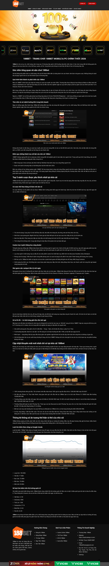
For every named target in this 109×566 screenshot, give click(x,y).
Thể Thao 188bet (62, 535)
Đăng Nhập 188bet (47, 8)
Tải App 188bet (57, 8)
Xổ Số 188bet (61, 538)
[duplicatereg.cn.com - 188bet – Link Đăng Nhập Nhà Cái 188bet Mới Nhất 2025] (21, 3)
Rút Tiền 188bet (40, 544)
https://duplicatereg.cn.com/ (87, 537)
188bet (29, 8)
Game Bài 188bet (62, 541)
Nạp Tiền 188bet (40, 541)
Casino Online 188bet (63, 532)
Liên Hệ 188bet (77, 8)
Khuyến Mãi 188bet (67, 8)
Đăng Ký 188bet (36, 8)
